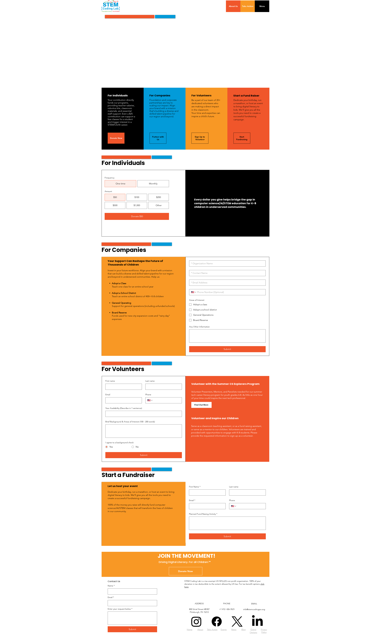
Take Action (212, 629)
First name (110, 381)
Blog (243, 629)
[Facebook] (216, 621)
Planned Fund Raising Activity (203, 514)
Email (107, 394)
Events (224, 629)
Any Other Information (199, 326)
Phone (148, 394)
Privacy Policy (264, 631)
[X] (237, 621)
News (233, 629)
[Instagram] (196, 621)
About (200, 629)
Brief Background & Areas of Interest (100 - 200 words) (130, 421)
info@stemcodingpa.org (254, 609)
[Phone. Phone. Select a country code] (194, 292)
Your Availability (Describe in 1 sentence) (123, 408)
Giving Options (253, 631)
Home (189, 629)
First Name (194, 486)
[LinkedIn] (257, 621)
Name (111, 585)
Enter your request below (120, 609)
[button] (262, 6)
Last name (150, 381)
